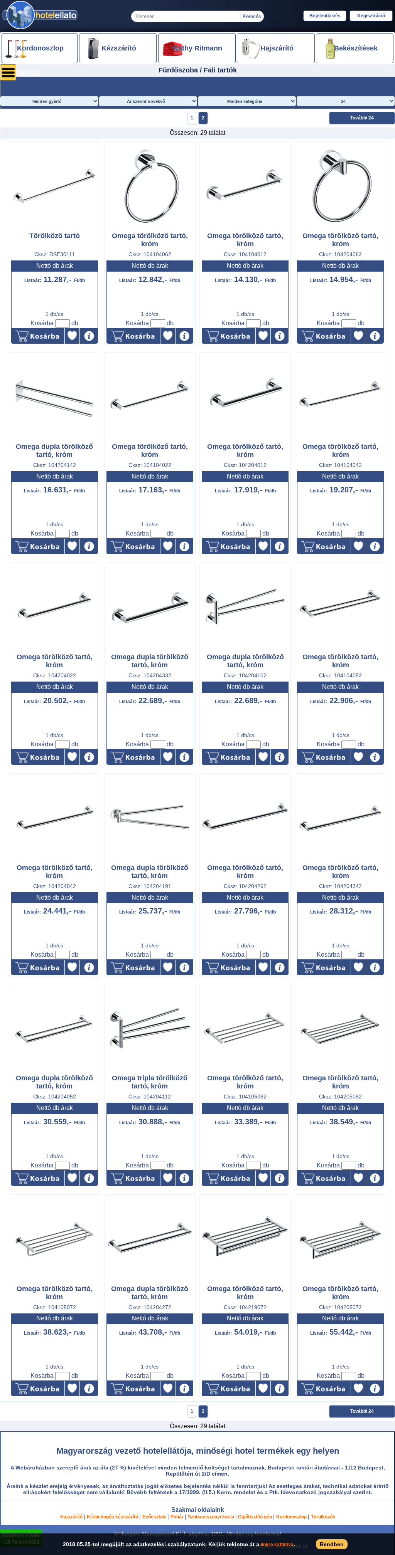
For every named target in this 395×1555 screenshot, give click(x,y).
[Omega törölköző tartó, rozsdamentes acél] (245, 229)
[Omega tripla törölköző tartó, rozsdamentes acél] (149, 1071)
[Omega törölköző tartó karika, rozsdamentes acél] (149, 229)
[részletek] (89, 336)
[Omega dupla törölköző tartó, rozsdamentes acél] (54, 439)
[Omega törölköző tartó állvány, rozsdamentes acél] (245, 1071)
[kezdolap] (40, 29)
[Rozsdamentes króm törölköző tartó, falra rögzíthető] (54, 229)
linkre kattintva (277, 1544)
